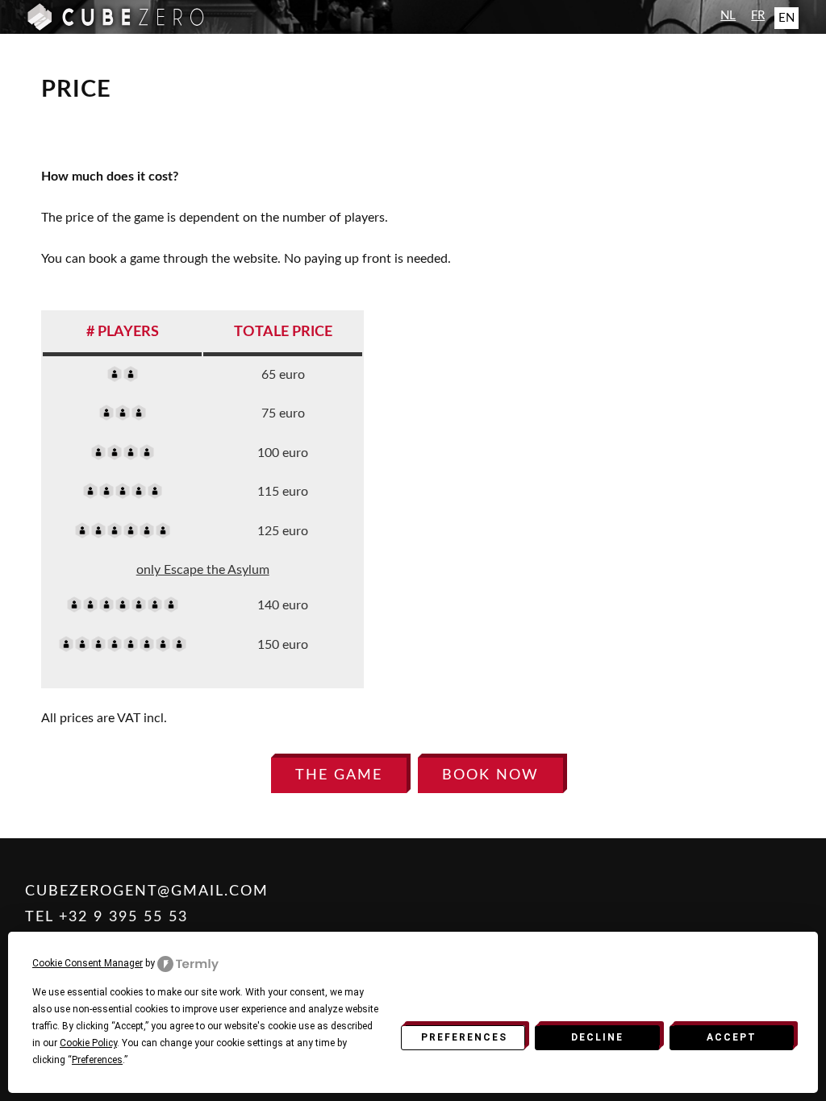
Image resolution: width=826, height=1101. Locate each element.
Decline (597, 1037)
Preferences (464, 1037)
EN (786, 18)
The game (338, 775)
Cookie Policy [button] (88, 1043)
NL (728, 16)
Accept (732, 1037)
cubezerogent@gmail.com (147, 891)
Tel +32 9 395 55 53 (106, 917)
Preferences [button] (97, 1060)
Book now (490, 775)
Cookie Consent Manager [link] (87, 963)
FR (758, 16)
